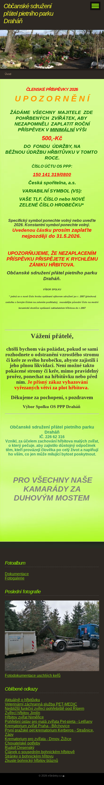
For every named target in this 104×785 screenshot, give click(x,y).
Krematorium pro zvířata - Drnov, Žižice (38, 739)
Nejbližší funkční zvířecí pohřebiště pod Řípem (44, 708)
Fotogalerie (14, 578)
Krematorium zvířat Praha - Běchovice (37, 726)
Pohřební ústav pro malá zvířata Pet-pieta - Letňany (48, 721)
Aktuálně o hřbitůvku (22, 700)
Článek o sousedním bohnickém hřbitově (40, 752)
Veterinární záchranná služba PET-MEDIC (41, 704)
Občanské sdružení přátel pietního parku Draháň (28, 13)
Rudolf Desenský (19, 747)
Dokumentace (17, 574)
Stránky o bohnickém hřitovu (29, 756)
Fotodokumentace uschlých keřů (32, 675)
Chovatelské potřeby (22, 743)
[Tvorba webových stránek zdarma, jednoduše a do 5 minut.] (63, 776)
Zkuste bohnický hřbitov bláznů (31, 761)
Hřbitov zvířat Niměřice (24, 717)
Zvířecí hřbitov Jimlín (22, 713)
